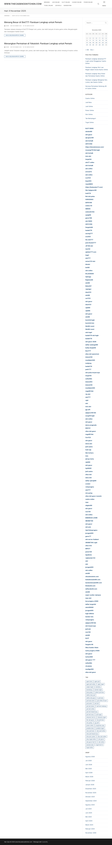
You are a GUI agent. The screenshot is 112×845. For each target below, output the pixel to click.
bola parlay (89, 692)
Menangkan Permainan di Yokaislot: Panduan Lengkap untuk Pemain (38, 43)
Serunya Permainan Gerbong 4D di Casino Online (96, 87)
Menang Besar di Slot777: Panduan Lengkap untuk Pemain (33, 22)
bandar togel (98, 689)
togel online (89, 747)
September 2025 (91, 801)
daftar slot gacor (91, 698)
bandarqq (89, 689)
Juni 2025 (88, 813)
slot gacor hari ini (91, 742)
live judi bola (100, 720)
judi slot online (90, 709)
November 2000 (90, 833)
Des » (92, 50)
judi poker (89, 703)
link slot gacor (90, 720)
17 (87, 42)
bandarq (98, 687)
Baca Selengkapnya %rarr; (15, 35)
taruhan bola (90, 745)
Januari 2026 (89, 784)
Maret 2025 (89, 825)
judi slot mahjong (101, 706)
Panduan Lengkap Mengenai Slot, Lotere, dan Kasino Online (96, 81)
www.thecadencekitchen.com (22, 4)
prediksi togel (100, 728)
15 (102, 40)
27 (96, 44)
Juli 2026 (88, 760)
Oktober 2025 (90, 797)
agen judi (97, 681)
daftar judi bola (99, 692)
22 (102, 42)
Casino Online (89, 98)
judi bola (100, 698)
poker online (89, 725)
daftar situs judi (90, 695)
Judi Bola (88, 102)
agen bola (89, 681)
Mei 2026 (88, 768)
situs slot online (102, 736)
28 (99, 44)
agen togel (101, 684)
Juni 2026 (88, 764)
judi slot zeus (90, 714)
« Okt (87, 50)
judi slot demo (90, 706)
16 (106, 40)
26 (93, 44)
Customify (45, 842)
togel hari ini (99, 745)
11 (90, 40)
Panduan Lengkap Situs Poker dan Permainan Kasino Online (95, 75)
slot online (101, 742)
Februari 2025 (90, 829)
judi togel (98, 714)
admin (7, 25)
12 (93, 40)
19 (93, 42)
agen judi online (90, 684)
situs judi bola (90, 731)
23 (106, 42)
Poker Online (89, 110)
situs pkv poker (90, 736)
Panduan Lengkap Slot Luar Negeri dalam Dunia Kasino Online (96, 68)
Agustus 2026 (90, 756)
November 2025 (90, 793)
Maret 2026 (89, 776)
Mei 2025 (88, 817)
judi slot (96, 703)
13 (96, 40)
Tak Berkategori (29, 25)
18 (90, 42)
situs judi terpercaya (92, 733)
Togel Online (89, 122)
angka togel (89, 687)
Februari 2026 (90, 780)
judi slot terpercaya (91, 711)
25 (90, 44)
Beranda (7, 15)
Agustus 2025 (90, 805)
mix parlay (89, 722)
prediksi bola (90, 728)
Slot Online (89, 114)
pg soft (97, 722)
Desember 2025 (90, 789)
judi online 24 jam (102, 700)
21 (99, 42)
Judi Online (89, 106)
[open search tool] (98, 4)
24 (87, 44)
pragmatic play (100, 725)
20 (96, 42)
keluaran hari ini (90, 717)
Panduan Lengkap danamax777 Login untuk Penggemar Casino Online (95, 61)
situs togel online (91, 739)
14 (99, 40)
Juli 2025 (88, 809)
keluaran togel (102, 717)
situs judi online (101, 731)
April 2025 (88, 821)
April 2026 (88, 772)
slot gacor (101, 739)
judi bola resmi (90, 700)
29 (103, 44)
